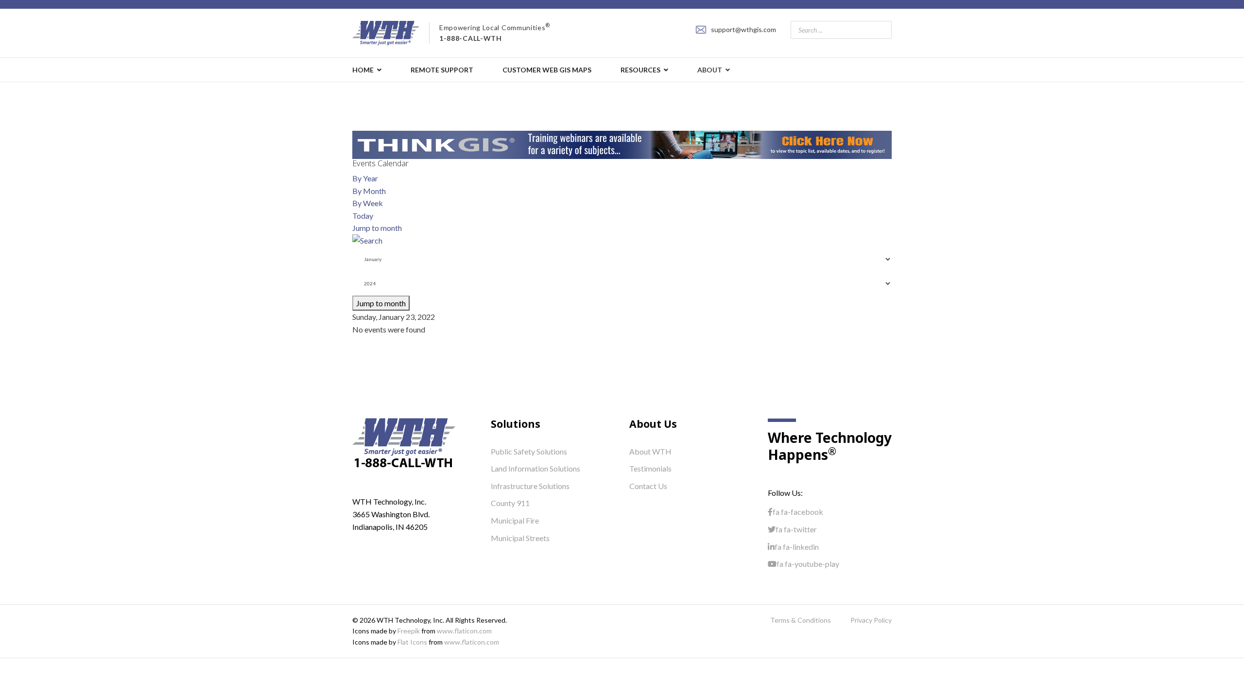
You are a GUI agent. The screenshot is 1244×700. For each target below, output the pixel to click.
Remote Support (442, 70)
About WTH (650, 451)
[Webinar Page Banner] (622, 145)
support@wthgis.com (743, 29)
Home (363, 70)
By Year (365, 178)
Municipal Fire (515, 520)
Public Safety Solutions (529, 451)
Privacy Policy (871, 620)
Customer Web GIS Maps (546, 70)
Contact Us (648, 485)
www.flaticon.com (464, 631)
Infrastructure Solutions (530, 485)
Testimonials (650, 468)
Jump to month (377, 227)
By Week (367, 203)
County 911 (510, 503)
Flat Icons (412, 642)
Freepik (408, 631)
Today (362, 215)
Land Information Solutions (535, 468)
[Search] (622, 240)
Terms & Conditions (800, 620)
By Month (369, 190)
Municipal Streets (520, 537)
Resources (640, 70)
